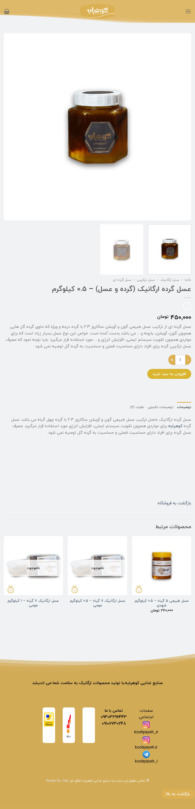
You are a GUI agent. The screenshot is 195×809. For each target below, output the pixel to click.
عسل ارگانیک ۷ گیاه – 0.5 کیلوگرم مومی (97, 603)
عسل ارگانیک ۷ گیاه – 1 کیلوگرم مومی (33, 603)
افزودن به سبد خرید (169, 373)
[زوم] (184, 214)
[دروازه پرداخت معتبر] (49, 718)
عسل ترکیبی (146, 280)
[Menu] (188, 11)
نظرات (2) (137, 407)
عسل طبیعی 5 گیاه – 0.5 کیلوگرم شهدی (162, 603)
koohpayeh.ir (146, 747)
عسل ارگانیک (169, 280)
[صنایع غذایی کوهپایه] (97, 12)
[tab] (184, 407)
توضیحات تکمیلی (160, 407)
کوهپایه (175, 425)
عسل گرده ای (122, 280)
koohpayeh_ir (146, 732)
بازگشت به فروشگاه (174, 503)
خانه (188, 280)
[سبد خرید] (7, 11)
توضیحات (184, 407)
